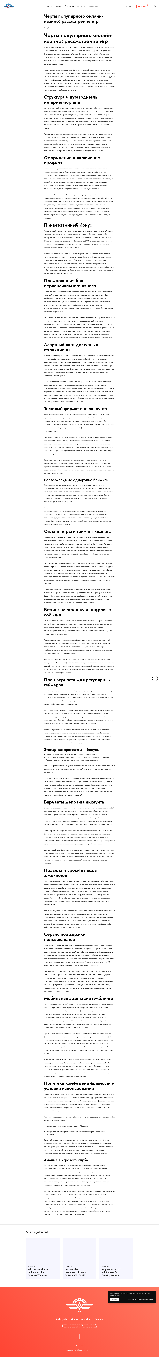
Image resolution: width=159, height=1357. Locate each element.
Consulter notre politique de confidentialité (140, 1299)
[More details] (155, 678)
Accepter (114, 1299)
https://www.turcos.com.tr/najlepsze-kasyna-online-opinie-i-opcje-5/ (68, 80)
